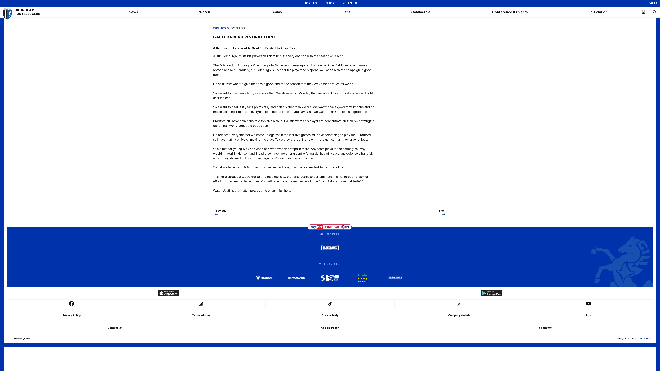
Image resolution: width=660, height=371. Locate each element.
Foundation (598, 12)
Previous (220, 210)
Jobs (588, 315)
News (133, 12)
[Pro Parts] (395, 278)
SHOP (330, 3)
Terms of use (201, 315)
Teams (276, 12)
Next (442, 210)
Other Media (644, 338)
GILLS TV (350, 3)
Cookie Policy (330, 327)
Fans (346, 12)
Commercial (421, 12)
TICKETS (310, 3)
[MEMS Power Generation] (330, 248)
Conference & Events (510, 12)
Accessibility (330, 315)
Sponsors (545, 327)
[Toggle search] (654, 12)
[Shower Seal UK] (330, 278)
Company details (459, 315)
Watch (204, 12)
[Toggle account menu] (643, 12)
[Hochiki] (297, 278)
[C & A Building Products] (362, 278)
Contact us (115, 327)
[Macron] (264, 278)
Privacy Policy (71, 315)
